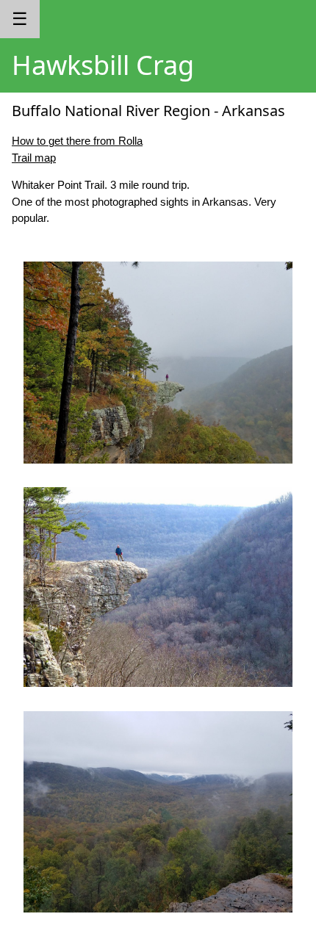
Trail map (34, 157)
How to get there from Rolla (77, 140)
